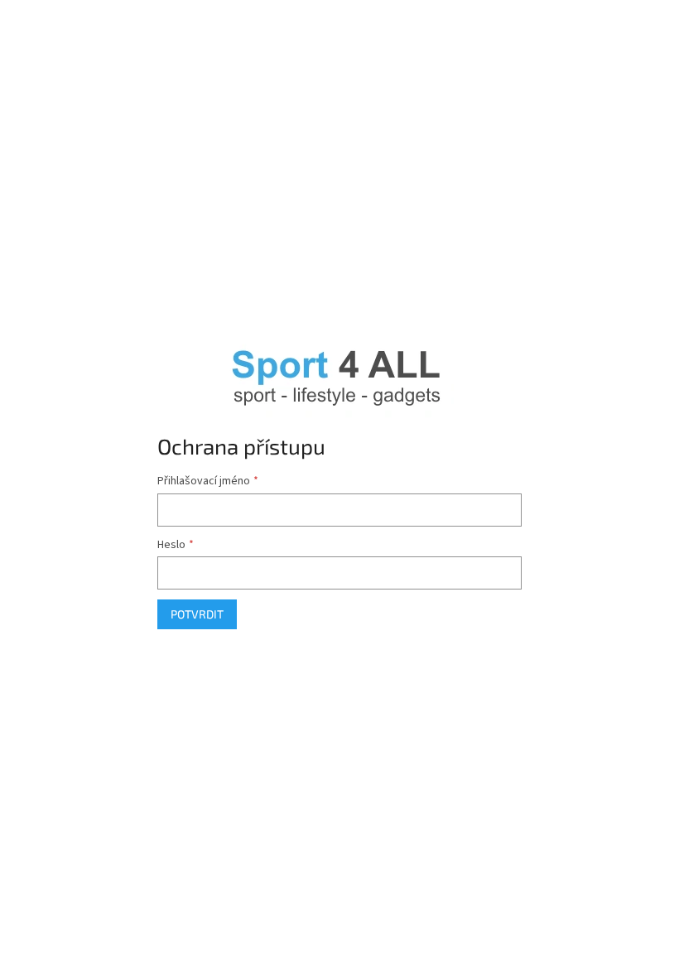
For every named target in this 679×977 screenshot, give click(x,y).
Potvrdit (197, 614)
